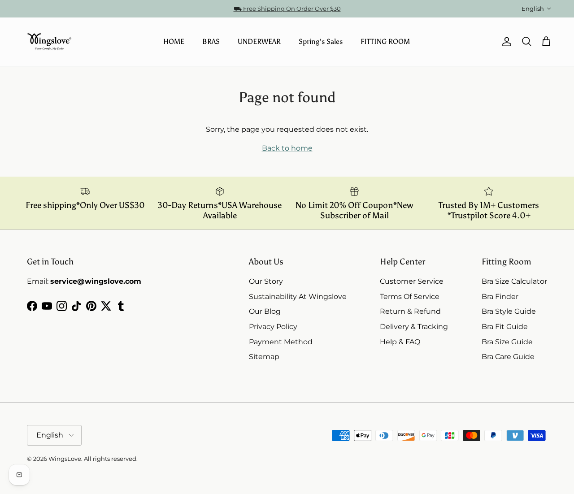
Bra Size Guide (507, 342)
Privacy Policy (273, 326)
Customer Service (412, 281)
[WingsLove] (49, 41)
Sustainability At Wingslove (298, 296)
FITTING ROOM (385, 41)
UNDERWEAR (259, 41)
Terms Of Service (409, 296)
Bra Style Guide (509, 311)
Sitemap (264, 356)
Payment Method (281, 342)
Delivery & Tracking (414, 326)
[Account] (505, 41)
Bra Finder (500, 296)
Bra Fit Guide (505, 326)
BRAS (211, 41)
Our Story (266, 281)
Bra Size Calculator (514, 281)
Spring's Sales (321, 41)
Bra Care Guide (508, 356)
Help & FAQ (400, 342)
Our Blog (265, 311)
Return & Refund (410, 311)
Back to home (287, 148)
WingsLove (64, 458)
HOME (173, 41)
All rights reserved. (111, 458)
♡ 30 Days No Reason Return (287, 12)
